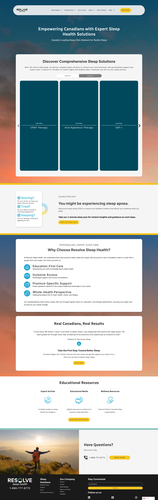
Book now (125, 10)
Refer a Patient (101, 10)
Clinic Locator (82, 10)
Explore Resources (79, 419)
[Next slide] (139, 126)
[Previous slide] (19, 126)
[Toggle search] (114, 10)
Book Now (79, 363)
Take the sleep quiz (68, 222)
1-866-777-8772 (97, 458)
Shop (110, 10)
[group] (39, 126)
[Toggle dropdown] (61, 10)
